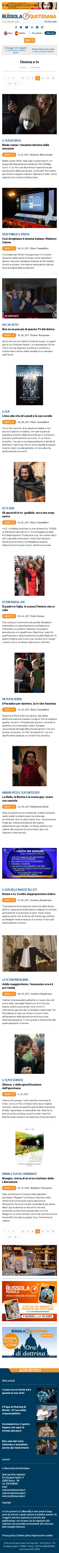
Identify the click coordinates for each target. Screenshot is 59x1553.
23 (15, 83)
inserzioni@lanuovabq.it (13, 1496)
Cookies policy (23, 1535)
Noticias (22, 33)
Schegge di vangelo (16, 47)
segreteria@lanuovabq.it (14, 1492)
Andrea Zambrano (41, 900)
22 (10, 83)
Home (24, 67)
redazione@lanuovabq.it (13, 1489)
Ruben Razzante (40, 335)
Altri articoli (30, 1370)
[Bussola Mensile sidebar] (29, 1301)
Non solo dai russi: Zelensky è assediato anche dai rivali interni (15, 1444)
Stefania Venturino (41, 1188)
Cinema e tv (35, 67)
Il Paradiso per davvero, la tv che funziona (29, 703)
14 (43, 78)
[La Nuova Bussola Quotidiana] (29, 17)
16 (53, 78)
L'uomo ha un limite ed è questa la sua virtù (16, 1391)
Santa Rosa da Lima (43, 49)
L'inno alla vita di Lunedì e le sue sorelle (27, 415)
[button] (29, 40)
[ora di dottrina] (29, 1342)
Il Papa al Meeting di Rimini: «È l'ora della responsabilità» (14, 1410)
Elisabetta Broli (39, 806)
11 (27, 78)
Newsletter (37, 33)
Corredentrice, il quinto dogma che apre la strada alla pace (16, 1427)
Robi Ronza (37, 616)
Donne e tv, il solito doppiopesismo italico (28, 894)
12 (32, 78)
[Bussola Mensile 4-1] (29, 1260)
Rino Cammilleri (39, 248)
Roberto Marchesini (41, 154)
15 (48, 78)
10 (23, 78)
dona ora (50, 33)
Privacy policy (8, 1535)
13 (38, 78)
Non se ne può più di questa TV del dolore (28, 329)
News (10, 33)
